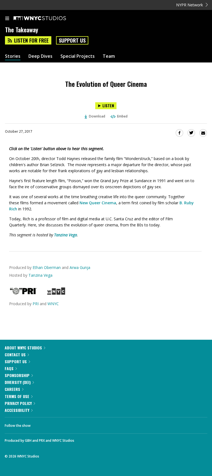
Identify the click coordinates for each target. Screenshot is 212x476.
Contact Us (15, 354)
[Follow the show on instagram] (70, 424)
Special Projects (77, 56)
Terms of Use (17, 396)
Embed (122, 116)
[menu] (7, 18)
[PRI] (23, 293)
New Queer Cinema (98, 202)
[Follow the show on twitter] (55, 424)
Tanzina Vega (65, 234)
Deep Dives (40, 56)
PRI (36, 303)
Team (109, 56)
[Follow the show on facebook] (40, 424)
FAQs (9, 368)
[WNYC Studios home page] (47, 18)
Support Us (72, 40)
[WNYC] (56, 293)
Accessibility (17, 410)
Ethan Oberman (47, 267)
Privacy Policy (18, 403)
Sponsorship (17, 375)
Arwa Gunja (80, 267)
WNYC (53, 303)
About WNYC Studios (23, 348)
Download (97, 116)
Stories (12, 56)
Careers (12, 389)
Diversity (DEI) (18, 382)
